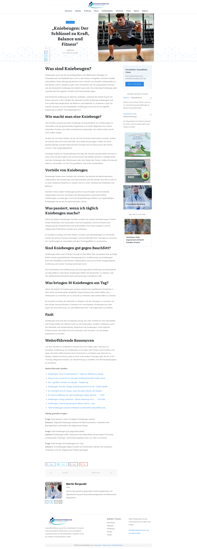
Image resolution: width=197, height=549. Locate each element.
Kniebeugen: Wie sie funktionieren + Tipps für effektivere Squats (75, 374)
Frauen (109, 535)
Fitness (70, 22)
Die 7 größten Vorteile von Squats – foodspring (68, 382)
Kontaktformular (134, 533)
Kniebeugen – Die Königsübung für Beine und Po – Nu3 (71, 403)
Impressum (97, 545)
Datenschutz (106, 545)
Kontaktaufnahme (117, 545)
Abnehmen (111, 523)
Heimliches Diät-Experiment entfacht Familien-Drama (138, 232)
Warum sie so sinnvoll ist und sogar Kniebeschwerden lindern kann (76, 378)
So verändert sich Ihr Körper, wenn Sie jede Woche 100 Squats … (75, 391)
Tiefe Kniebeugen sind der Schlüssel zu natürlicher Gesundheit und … (77, 407)
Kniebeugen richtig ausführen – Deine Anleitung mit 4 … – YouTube (76, 399)
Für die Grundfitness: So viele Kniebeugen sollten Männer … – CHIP (76, 395)
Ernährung (110, 529)
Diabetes (110, 526)
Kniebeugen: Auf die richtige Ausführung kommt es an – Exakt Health (78, 386)
